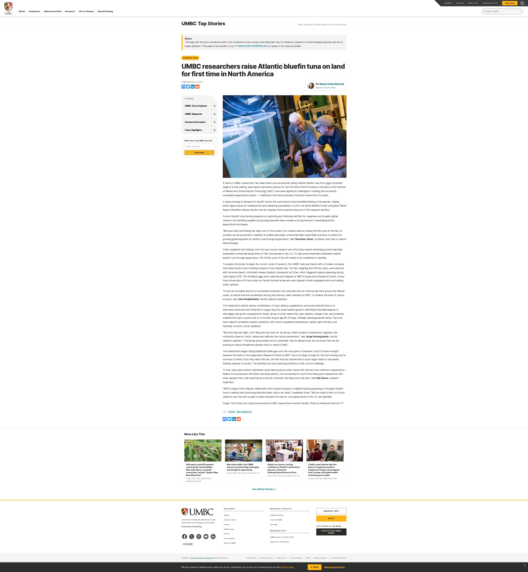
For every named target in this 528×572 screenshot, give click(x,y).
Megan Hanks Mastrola (332, 83)
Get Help (273, 524)
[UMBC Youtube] (206, 537)
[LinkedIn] (193, 87)
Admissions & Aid (52, 11)
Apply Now (510, 3)
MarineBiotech (244, 411)
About (22, 11)
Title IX (309, 558)
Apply (331, 518)
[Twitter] (188, 87)
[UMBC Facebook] (185, 537)
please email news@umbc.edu (252, 45)
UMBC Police (275, 537)
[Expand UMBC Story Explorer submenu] (214, 106)
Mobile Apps (229, 529)
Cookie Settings (296, 558)
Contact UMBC (276, 520)
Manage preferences (334, 567)
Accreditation (251, 558)
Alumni (226, 515)
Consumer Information (338, 558)
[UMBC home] (6, 8)
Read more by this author (326, 88)
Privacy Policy (288, 567)
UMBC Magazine (193, 114)
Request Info (331, 511)
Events (226, 524)
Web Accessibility (321, 558)
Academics (34, 11)
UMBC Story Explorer (196, 105)
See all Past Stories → (264, 489)
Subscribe (199, 152)
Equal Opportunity (267, 558)
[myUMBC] (188, 544)
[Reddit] (197, 87)
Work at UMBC (230, 543)
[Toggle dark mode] (522, 3)
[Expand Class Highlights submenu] (214, 130)
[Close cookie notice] (525, 565)
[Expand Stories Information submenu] (214, 122)
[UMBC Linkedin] (213, 537)
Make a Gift (473, 3)
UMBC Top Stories (203, 23)
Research (70, 11)
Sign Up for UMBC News (331, 532)
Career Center (230, 520)
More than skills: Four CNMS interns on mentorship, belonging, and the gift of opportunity (243, 467)
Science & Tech (190, 58)
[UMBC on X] (192, 537)
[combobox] (502, 11)
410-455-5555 (288, 537)
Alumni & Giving (105, 11)
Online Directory (276, 515)
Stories (189, 99)
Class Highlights (193, 130)
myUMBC (448, 3)
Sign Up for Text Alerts (279, 542)
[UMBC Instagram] (199, 537)
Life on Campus (86, 11)
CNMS (231, 411)
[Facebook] (183, 87)
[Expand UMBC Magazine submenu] (214, 114)
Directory (460, 3)
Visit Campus (229, 538)
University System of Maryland (202, 558)
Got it (316, 567)
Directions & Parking (192, 526)
